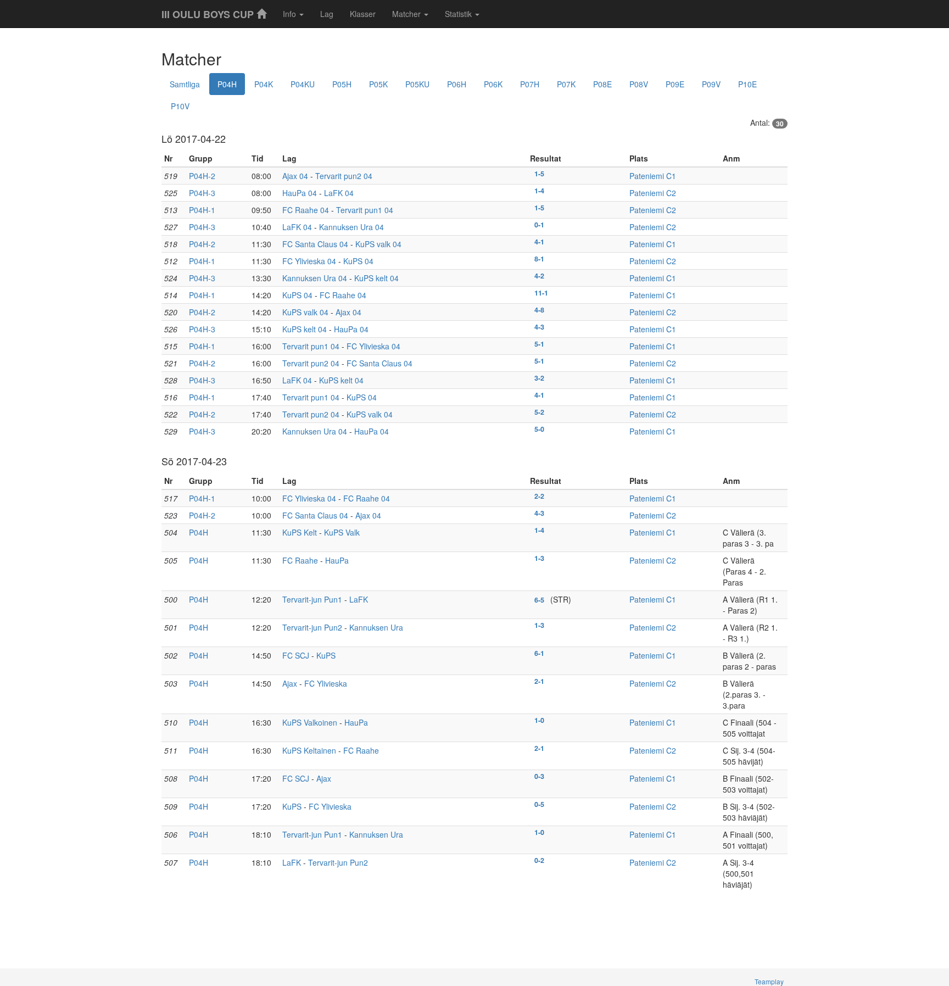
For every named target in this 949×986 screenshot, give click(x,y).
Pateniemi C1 (652, 175)
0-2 (539, 860)
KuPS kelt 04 (376, 277)
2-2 (539, 496)
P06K (493, 84)
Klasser (363, 13)
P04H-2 (202, 175)
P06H (456, 84)
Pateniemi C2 (652, 192)
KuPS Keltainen (309, 750)
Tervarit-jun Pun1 (312, 599)
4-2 (539, 276)
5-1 (539, 344)
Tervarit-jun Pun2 (312, 627)
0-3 (539, 776)
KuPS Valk (342, 532)
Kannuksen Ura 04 (351, 226)
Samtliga (185, 84)
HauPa (337, 560)
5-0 (539, 429)
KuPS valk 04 (378, 243)
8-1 (539, 259)
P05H (341, 84)
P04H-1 (202, 209)
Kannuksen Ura (376, 627)
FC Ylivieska (325, 683)
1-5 (539, 174)
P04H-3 (202, 192)
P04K (263, 84)
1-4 (539, 191)
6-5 (539, 600)
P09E (675, 84)
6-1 (539, 653)
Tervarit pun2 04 (343, 175)
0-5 (539, 804)
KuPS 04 (358, 260)
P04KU (303, 84)
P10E (747, 84)
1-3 (539, 558)
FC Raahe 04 (305, 209)
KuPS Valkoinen (309, 722)
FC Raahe (300, 560)
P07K (566, 84)
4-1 (539, 242)
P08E (602, 84)
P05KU (417, 84)
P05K (378, 84)
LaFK (358, 599)
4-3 (539, 327)
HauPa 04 (299, 192)
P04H (227, 84)
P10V (180, 106)
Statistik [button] (459, 13)
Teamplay (769, 981)
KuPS (326, 655)
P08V (638, 84)
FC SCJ (295, 655)
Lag (326, 13)
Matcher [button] (407, 13)
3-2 (539, 378)
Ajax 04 (295, 175)
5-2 (539, 412)
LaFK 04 (339, 192)
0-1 (539, 225)
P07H (529, 84)
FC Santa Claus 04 (315, 243)
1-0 (539, 720)
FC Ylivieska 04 (309, 260)
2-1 (539, 681)
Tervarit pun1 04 (364, 209)
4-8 (539, 310)
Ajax (289, 683)
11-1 (541, 293)
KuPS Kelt (299, 532)
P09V (711, 84)
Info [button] (290, 13)
